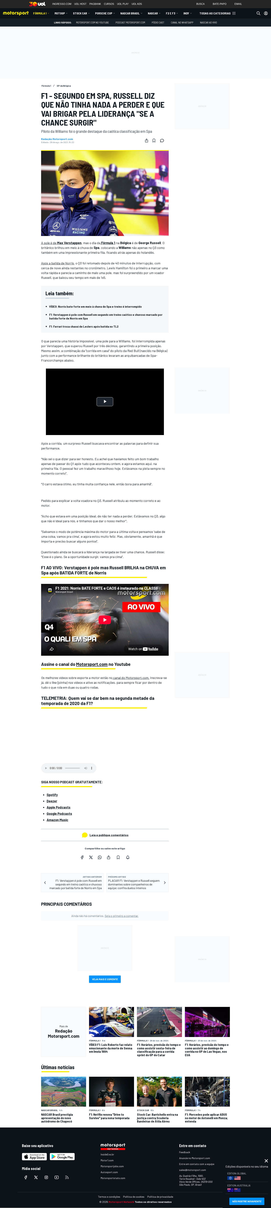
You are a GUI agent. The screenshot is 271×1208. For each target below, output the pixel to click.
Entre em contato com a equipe (196, 1164)
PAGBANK (95, 4)
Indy (186, 13)
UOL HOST (80, 4)
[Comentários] (163, 140)
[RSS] (67, 1177)
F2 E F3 (170, 13)
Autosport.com (109, 1172)
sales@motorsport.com (192, 1169)
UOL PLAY (123, 4)
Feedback (184, 1152)
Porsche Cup (103, 13)
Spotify (52, 795)
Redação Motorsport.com (57, 139)
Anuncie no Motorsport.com (194, 1158)
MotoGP (60, 13)
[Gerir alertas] (127, 857)
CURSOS (109, 4)
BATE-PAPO (219, 4)
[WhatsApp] (99, 857)
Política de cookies (133, 1196)
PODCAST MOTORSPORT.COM (130, 22)
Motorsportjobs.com (112, 1166)
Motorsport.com (92, 664)
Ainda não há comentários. (104, 916)
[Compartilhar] (146, 140)
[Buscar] (258, 13)
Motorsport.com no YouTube (92, 22)
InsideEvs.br (107, 1154)
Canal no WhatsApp (182, 22)
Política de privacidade (160, 1196)
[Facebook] (82, 857)
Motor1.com (107, 1160)
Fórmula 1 (39, 13)
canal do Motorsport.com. (130, 678)
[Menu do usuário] (266, 13)
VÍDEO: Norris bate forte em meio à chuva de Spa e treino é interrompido (95, 306)
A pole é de (61, 243)
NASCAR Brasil (130, 13)
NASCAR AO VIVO (208, 22)
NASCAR (153, 13)
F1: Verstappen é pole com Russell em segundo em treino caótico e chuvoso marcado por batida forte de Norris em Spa (105, 316)
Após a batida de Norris (57, 263)
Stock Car (80, 13)
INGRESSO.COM (61, 4)
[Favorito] (154, 140)
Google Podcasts (59, 814)
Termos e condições (109, 1196)
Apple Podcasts (58, 807)
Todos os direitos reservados (153, 1201)
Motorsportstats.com (113, 1178)
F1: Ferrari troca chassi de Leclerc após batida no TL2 (84, 326)
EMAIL (238, 4)
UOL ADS (137, 4)
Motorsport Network (121, 1201)
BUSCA (200, 4)
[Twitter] (91, 857)
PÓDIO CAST (158, 22)
